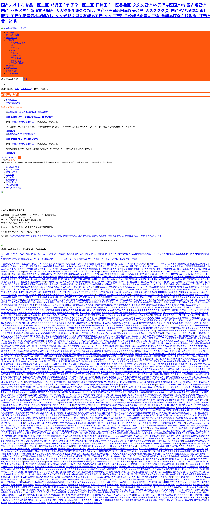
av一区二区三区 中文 (152, 289)
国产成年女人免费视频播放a (48, 369)
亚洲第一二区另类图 (10, 402)
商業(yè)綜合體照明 (14, 187)
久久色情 (71, 323)
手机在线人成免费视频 (190, 305)
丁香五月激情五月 (122, 426)
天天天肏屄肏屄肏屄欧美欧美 (26, 500)
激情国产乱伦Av (109, 351)
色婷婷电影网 (124, 410)
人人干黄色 (180, 492)
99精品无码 (121, 397)
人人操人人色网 (44, 454)
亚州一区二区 (34, 295)
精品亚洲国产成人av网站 (187, 289)
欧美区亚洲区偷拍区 (178, 400)
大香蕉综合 (114, 384)
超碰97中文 (169, 328)
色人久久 (132, 477)
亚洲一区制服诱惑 (152, 436)
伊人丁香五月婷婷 (131, 418)
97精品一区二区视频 (155, 387)
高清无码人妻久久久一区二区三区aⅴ (94, 431)
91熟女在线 (114, 497)
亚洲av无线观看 (74, 464)
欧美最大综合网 (184, 297)
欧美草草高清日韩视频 (174, 338)
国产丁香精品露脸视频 (163, 277)
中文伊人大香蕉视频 (97, 331)
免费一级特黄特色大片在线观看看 (175, 436)
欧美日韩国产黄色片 (115, 392)
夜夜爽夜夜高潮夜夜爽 (148, 497)
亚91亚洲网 (71, 397)
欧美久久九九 (125, 305)
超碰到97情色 (113, 485)
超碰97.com (99, 282)
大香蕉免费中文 (141, 333)
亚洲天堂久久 (31, 297)
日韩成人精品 (111, 282)
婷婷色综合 (31, 274)
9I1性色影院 (121, 477)
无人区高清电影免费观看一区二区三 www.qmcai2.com (138, 372)
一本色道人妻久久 (109, 269)
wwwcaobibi (6, 307)
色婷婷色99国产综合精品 (67, 487)
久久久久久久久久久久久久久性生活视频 (147, 310)
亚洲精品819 (29, 495)
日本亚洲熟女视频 (144, 420)
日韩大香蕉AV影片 (84, 323)
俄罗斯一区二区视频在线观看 (16, 351)
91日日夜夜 (72, 426)
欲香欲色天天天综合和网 (85, 467)
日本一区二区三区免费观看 (134, 400)
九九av (137, 495)
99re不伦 (44, 459)
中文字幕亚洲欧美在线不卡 (98, 449)
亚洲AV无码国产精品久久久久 (173, 377)
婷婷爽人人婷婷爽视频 (23, 336)
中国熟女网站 (100, 264)
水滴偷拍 (65, 318)
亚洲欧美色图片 (21, 446)
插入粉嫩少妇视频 (124, 459)
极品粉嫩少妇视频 (189, 361)
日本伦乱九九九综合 (127, 482)
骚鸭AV (139, 289)
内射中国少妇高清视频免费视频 (29, 341)
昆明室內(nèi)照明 (154, 236)
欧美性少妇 (122, 269)
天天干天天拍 (97, 395)
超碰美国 (39, 444)
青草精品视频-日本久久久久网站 (72, 449)
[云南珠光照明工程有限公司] (13, 28)
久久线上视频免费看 (167, 474)
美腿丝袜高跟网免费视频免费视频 (44, 392)
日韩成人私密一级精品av (179, 284)
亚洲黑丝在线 (179, 477)
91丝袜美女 (121, 328)
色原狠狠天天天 (121, 289)
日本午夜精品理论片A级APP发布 (84, 271)
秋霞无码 (29, 259)
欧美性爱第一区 (174, 405)
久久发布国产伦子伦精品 (139, 469)
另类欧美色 (97, 500)
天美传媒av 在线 (19, 264)
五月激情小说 (109, 397)
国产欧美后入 (81, 490)
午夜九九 (5, 420)
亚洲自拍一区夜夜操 (77, 284)
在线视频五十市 (60, 274)
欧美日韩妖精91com (72, 500)
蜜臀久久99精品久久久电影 (67, 310)
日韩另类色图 (158, 364)
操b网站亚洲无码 (23, 323)
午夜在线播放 (110, 382)
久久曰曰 (125, 310)
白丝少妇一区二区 (198, 310)
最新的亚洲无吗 (126, 349)
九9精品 (99, 341)
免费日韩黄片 (17, 461)
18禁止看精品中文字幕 (32, 408)
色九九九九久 (180, 454)
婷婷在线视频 (169, 433)
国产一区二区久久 (56, 343)
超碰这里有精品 (69, 454)
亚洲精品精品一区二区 (86, 364)
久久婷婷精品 (39, 461)
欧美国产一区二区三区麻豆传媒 (150, 361)
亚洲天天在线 (105, 369)
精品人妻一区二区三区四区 (83, 341)
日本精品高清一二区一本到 (63, 366)
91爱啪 (106, 325)
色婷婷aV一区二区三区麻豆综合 (107, 323)
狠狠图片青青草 (138, 464)
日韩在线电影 (40, 289)
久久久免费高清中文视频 (11, 431)
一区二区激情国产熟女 (187, 336)
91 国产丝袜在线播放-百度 (52, 295)
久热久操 (147, 356)
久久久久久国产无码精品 (139, 271)
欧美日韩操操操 (165, 418)
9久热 (67, 266)
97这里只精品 (130, 346)
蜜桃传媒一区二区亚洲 (130, 302)
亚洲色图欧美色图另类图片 (29, 313)
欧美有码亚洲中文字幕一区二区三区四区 (71, 408)
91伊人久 (202, 467)
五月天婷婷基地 (133, 431)
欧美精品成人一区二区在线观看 (93, 310)
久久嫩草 (12, 433)
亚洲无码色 (96, 328)
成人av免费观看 (35, 277)
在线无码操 (47, 271)
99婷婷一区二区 (81, 392)
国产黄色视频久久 (104, 374)
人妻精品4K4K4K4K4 (172, 372)
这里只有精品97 (16, 420)
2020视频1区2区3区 (12, 361)
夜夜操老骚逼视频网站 (44, 379)
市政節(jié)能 (16, 58)
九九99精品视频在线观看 (142, 320)
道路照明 (15, 50)
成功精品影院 (96, 338)
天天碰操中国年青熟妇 (40, 366)
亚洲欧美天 (23, 277)
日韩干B (153, 487)
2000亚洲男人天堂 (68, 364)
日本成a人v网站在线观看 (184, 395)
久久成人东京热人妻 (75, 349)
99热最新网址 (187, 374)
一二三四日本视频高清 (21, 410)
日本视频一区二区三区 (27, 343)
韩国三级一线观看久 (48, 415)
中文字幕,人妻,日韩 (172, 361)
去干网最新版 (136, 292)
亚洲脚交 (88, 461)
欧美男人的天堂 (182, 433)
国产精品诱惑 (193, 315)
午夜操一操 (38, 259)
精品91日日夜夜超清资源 (33, 354)
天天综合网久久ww (181, 313)
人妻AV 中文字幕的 (82, 477)
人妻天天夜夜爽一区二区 (85, 333)
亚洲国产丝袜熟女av (172, 369)
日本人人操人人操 (186, 487)
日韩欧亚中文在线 (60, 305)
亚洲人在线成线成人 (33, 271)
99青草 (178, 328)
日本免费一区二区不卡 (80, 433)
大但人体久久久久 (82, 328)
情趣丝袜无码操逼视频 (161, 413)
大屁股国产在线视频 (16, 444)
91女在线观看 (46, 266)
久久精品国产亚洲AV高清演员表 (80, 264)
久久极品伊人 (151, 474)
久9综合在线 (57, 500)
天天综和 (13, 277)
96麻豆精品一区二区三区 (194, 300)
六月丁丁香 (45, 426)
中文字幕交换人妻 (153, 482)
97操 (93, 495)
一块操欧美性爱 (50, 277)
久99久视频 (129, 266)
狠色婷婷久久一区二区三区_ (68, 459)
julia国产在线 (192, 467)
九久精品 (186, 384)
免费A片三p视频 (80, 297)
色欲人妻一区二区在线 (175, 390)
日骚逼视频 (132, 497)
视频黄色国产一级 (61, 271)
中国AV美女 (173, 402)
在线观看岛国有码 (11, 320)
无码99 (57, 477)
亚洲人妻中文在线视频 (126, 274)
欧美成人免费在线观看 (62, 446)
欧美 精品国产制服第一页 (173, 469)
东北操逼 (5, 331)
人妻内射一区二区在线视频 (152, 495)
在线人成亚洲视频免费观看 (126, 313)
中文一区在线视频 (164, 269)
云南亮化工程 (36, 236)
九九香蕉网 (140, 379)
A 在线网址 (45, 333)
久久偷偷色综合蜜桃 (198, 269)
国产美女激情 (200, 444)
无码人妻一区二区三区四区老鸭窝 (118, 495)
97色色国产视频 (102, 459)
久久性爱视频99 (52, 423)
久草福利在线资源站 (66, 300)
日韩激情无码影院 (19, 328)
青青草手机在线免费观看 (157, 400)
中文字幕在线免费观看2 (79, 402)
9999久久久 (96, 277)
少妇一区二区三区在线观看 (177, 325)
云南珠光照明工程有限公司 (23, 122)
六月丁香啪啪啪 (124, 428)
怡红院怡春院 (118, 320)
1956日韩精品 (111, 482)
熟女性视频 (174, 415)
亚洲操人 (28, 302)
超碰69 (51, 387)
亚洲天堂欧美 (59, 420)
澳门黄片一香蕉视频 (10, 426)
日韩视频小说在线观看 (101, 343)
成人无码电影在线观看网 (151, 433)
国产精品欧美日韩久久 (199, 331)
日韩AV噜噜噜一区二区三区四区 (57, 292)
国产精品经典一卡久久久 (108, 454)
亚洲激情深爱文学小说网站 (179, 451)
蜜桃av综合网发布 (119, 449)
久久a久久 (86, 266)
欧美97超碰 (76, 266)
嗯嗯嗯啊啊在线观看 (55, 482)
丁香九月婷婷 (200, 402)
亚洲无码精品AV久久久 (47, 456)
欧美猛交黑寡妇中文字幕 (173, 359)
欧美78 (113, 459)
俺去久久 (44, 387)
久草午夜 (200, 449)
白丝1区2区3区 (53, 479)
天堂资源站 (38, 397)
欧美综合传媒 (151, 464)
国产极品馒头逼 (71, 451)
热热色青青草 (22, 492)
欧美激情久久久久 (22, 449)
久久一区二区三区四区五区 (118, 295)
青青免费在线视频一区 (76, 387)
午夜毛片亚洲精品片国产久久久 (112, 492)
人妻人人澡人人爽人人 (109, 302)
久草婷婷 (141, 482)
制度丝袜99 (69, 328)
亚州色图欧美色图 (11, 400)
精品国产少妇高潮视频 (73, 354)
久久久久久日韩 (138, 343)
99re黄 (24, 361)
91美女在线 (69, 490)
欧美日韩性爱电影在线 (152, 395)
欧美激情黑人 (159, 485)
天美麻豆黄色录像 (131, 331)
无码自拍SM (42, 490)
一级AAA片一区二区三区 (137, 374)
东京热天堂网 (70, 302)
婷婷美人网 (25, 287)
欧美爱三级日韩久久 (174, 479)
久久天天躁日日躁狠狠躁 (14, 395)
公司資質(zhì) (11, 71)
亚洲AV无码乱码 (118, 431)
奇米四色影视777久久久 (181, 323)
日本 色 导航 (31, 315)
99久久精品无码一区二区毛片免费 (152, 451)
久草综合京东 (59, 264)
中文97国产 (77, 287)
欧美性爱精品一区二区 (94, 423)
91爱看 (153, 456)
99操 (191, 343)
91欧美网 (112, 274)
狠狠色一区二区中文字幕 (64, 315)
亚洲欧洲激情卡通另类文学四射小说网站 (88, 279)
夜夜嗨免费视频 (119, 369)
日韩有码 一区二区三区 (163, 431)
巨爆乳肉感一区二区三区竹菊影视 (66, 436)
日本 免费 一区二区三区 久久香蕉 (168, 320)
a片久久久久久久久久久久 (42, 323)
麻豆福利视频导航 (137, 359)
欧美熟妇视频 (83, 372)
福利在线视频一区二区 (73, 338)
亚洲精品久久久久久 (153, 490)
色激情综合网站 (63, 341)
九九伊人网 (23, 295)
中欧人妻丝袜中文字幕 (86, 428)
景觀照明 (15, 53)
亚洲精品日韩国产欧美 (113, 307)
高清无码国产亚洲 (71, 289)
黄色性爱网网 (59, 266)
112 (14, 158)
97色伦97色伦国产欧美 (33, 431)
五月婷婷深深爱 (105, 297)
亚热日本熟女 (203, 474)
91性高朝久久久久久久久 (24, 338)
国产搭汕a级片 (188, 405)
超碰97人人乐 (141, 402)
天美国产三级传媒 (143, 341)
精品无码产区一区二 (122, 472)
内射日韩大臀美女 (147, 331)
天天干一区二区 (29, 479)
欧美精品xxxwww (130, 390)
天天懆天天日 (11, 366)
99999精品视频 (61, 379)
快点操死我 (168, 395)
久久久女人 (87, 500)
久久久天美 (48, 408)
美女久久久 (190, 492)
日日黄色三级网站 (188, 426)
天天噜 (13, 492)
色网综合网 (87, 436)
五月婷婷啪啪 (71, 336)
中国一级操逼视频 (184, 485)
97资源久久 (6, 264)
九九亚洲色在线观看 (12, 354)
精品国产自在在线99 (72, 346)
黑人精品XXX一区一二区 (133, 287)
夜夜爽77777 (84, 485)
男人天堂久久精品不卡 (13, 490)
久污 (150, 364)
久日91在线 (115, 341)
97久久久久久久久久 (54, 469)
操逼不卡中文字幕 (127, 420)
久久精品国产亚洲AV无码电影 (45, 410)
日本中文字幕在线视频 (150, 297)
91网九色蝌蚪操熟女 (164, 382)
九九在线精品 (89, 295)
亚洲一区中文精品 (23, 438)
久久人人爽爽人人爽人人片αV (172, 266)
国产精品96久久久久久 (195, 477)
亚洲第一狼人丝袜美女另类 (30, 292)
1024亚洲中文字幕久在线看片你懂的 (147, 295)
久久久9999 (9, 449)
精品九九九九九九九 (155, 479)
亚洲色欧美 (194, 482)
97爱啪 (78, 472)
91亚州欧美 (197, 451)
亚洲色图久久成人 (116, 377)
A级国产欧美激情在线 (70, 479)
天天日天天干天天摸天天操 (124, 446)
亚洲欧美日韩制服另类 (190, 459)
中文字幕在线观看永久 (11, 310)
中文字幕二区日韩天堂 (23, 289)
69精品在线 (9, 346)
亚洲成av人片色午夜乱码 (168, 305)
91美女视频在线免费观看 (159, 374)
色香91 (106, 341)
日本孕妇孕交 (79, 405)
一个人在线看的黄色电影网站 (66, 400)
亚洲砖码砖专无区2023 (117, 264)
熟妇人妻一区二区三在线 (191, 410)
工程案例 (10, 40)
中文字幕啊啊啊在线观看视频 (144, 305)
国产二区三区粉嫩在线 (86, 454)
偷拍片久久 (93, 297)
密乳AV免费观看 (156, 333)
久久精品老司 (44, 297)
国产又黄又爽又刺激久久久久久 (195, 328)
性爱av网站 (95, 372)
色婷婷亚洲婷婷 (155, 300)
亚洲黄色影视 (115, 325)
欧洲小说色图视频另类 (187, 397)
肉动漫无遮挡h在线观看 (89, 487)
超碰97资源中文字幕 (127, 364)
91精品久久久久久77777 (170, 461)
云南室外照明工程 (140, 236)
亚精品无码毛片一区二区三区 (111, 415)
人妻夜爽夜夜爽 (156, 459)
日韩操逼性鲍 (127, 338)
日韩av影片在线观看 (29, 359)
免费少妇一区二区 (154, 359)
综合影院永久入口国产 (108, 349)
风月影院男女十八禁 (43, 269)
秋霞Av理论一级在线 (199, 284)
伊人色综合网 (188, 461)
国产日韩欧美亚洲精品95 (68, 313)
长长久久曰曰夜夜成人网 (163, 420)
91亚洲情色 (69, 390)
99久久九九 (168, 313)
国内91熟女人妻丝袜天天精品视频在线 (22, 441)
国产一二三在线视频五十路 (124, 284)
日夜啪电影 (175, 374)
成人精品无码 (105, 479)
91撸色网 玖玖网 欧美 (193, 479)
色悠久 (115, 364)
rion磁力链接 (60, 387)
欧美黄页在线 (149, 415)
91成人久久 (117, 366)
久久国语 (75, 320)
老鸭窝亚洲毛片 (56, 346)
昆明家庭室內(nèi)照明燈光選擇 (22, 139)
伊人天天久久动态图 (163, 346)
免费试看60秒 (109, 500)
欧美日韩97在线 (168, 289)
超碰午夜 (125, 359)
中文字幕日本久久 (145, 284)
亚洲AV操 (28, 461)
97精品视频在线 (67, 392)
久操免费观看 (60, 323)
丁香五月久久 (24, 282)
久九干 (176, 349)
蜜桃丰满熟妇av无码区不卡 (159, 279)
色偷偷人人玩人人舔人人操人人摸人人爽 (45, 328)
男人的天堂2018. (109, 444)
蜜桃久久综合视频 (76, 379)
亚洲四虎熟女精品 (18, 274)
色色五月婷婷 (42, 390)
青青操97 (186, 318)
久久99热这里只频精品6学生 (195, 282)
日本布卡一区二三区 (130, 323)
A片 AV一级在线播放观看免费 (137, 307)
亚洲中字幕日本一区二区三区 (92, 400)
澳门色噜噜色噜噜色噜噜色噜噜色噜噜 (123, 433)
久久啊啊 (173, 297)
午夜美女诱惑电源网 (92, 354)
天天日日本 (65, 461)
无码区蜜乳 (142, 364)
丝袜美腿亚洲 (187, 444)
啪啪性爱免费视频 (127, 361)
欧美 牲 (138, 395)
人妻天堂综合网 (115, 387)
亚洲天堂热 (186, 366)
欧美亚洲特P (28, 485)
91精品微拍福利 (107, 372)
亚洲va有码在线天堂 (199, 433)
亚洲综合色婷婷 (141, 349)
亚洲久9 (123, 497)
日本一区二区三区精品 (167, 487)
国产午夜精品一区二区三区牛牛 (23, 464)
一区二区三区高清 (200, 413)
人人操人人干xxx (72, 420)
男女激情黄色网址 (174, 287)
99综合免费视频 (61, 284)
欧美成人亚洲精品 (102, 413)
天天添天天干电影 (176, 379)
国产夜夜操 (132, 315)
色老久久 (83, 331)
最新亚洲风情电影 (20, 325)
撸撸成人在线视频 (181, 456)
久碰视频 (93, 392)
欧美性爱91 (196, 384)
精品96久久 (68, 503)
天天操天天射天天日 (103, 446)
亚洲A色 (161, 454)
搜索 (25, 79)
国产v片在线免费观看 (198, 325)
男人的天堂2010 (73, 307)
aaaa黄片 (71, 492)
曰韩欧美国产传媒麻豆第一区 (26, 387)
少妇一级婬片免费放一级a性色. (46, 364)
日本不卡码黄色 (177, 356)
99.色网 (77, 369)
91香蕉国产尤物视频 (12, 300)
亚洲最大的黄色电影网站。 (55, 382)
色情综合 (191, 454)
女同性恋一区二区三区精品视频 (177, 438)
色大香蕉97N (136, 325)
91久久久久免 (26, 400)
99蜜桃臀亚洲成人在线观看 (135, 279)
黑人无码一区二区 (97, 474)
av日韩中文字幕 (109, 277)
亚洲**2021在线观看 (152, 410)
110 (8, 158)
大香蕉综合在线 (28, 405)
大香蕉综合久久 (36, 492)
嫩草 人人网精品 (202, 295)
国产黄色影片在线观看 (90, 420)
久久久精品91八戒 (105, 336)
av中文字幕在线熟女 (119, 413)
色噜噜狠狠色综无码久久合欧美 (96, 464)
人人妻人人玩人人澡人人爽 (198, 423)
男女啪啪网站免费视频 (77, 382)
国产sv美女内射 (141, 354)
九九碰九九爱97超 (85, 426)
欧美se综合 (36, 487)
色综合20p (134, 456)
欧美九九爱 (88, 305)
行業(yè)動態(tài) (13, 103)
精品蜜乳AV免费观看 (143, 500)
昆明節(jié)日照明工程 (124, 236)
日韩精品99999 (102, 384)
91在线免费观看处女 (134, 415)
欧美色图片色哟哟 (49, 279)
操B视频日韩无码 (43, 372)
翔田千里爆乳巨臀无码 (163, 500)
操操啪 (131, 356)
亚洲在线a (28, 420)
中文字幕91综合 (166, 449)
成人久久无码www (51, 444)
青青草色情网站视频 (80, 359)
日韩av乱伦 (158, 302)
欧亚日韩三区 (36, 433)
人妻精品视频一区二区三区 (126, 336)
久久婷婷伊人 (201, 333)
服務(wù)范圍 (11, 38)
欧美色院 (62, 456)
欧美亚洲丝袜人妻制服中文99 (39, 395)
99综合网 (70, 467)
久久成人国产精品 (144, 485)
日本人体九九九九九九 (120, 464)
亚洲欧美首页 (7, 333)
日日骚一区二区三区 (112, 395)
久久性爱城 (121, 315)
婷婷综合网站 (74, 274)
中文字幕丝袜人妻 (40, 428)
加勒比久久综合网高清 (29, 426)
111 (11, 158)
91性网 (20, 271)
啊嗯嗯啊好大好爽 (21, 333)
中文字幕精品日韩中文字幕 (51, 356)
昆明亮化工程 (47, 236)
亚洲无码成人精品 (28, 390)
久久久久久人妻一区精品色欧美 (104, 300)
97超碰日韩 (122, 356)
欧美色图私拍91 (127, 341)
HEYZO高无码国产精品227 (12, 297)
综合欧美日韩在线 (90, 287)
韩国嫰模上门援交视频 (85, 315)
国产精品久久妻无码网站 (93, 472)
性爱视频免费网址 (98, 485)
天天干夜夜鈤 (97, 477)
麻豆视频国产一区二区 (19, 384)
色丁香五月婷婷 (152, 287)
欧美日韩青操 (77, 461)
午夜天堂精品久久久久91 (18, 392)
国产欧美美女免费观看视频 (55, 492)
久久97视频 (131, 397)
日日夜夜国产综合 (70, 431)
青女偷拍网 (185, 497)
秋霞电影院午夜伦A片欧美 (89, 259)
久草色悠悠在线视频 (133, 438)
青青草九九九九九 (113, 400)
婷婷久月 (29, 279)
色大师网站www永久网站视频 (44, 300)
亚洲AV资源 (51, 374)
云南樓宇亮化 (58, 236)
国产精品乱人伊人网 (89, 479)
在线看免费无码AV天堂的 (152, 369)
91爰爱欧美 (96, 313)
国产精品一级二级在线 (110, 456)
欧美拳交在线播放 (128, 485)
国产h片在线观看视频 (13, 356)
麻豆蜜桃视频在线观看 (107, 356)
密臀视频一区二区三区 (13, 423)
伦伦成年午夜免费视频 (61, 359)
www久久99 (26, 310)
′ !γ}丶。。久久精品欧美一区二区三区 (127, 436)
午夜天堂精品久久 (39, 438)
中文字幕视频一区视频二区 (178, 310)
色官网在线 (38, 302)
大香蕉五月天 (162, 331)
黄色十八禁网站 (130, 387)
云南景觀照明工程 (95, 236)
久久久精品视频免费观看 (140, 413)
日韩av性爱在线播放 (145, 382)
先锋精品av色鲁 (132, 392)
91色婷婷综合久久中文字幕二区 (83, 318)
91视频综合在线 (144, 315)
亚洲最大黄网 (102, 377)
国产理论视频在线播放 (171, 318)
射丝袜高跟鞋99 (202, 405)
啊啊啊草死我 (84, 395)
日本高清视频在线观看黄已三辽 (62, 428)
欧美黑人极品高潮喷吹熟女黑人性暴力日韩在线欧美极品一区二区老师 (64, 377)
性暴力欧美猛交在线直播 (82, 361)
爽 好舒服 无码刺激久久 (151, 282)
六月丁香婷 (197, 415)
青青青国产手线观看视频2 (110, 287)
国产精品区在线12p (58, 464)
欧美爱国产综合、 (16, 382)
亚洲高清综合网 (8, 341)
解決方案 (10, 66)
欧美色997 (128, 441)
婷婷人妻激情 (202, 426)
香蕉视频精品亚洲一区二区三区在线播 (83, 456)
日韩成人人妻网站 (141, 459)
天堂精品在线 (162, 415)
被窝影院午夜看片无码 (153, 438)
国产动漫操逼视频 (54, 289)
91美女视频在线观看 (75, 441)
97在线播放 (57, 338)
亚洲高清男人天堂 (44, 305)
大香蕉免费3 (6, 325)
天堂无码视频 (131, 259)
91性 (75, 446)
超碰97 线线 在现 (47, 310)
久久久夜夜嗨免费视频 (21, 307)
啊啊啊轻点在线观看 (170, 482)
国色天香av (35, 333)
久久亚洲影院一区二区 (43, 349)
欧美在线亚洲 (57, 333)
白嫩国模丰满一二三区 (165, 408)
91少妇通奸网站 (163, 323)
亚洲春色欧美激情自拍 (197, 400)
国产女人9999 (44, 359)
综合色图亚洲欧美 (86, 446)
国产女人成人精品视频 (21, 428)
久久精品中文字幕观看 (104, 426)
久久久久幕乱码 (38, 287)
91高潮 (153, 397)
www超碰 (154, 377)
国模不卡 (5, 287)
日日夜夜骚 (73, 438)
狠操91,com (118, 266)
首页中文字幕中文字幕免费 (19, 487)
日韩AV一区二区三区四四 (129, 282)
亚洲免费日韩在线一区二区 (102, 402)
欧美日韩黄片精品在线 (183, 500)
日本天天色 (143, 428)
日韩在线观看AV (126, 300)
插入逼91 (114, 467)
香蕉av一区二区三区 (42, 336)
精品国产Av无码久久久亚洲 (54, 474)
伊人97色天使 (188, 333)
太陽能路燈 (16, 56)
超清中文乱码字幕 (52, 320)
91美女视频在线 (10, 379)
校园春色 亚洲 (20, 305)
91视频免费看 (19, 259)
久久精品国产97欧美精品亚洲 (151, 336)
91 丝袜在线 (107, 284)
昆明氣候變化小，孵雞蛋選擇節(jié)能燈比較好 (30, 117)
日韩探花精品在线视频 (35, 418)
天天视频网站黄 (29, 456)
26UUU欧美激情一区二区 (101, 408)
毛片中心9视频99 (45, 315)
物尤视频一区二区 (15, 495)
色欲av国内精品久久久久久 (104, 461)
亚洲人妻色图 (142, 477)
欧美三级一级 (41, 485)
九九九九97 (93, 415)
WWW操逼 (138, 461)
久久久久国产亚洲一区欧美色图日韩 (193, 495)
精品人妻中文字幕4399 (57, 485)
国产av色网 (84, 289)
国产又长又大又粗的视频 (188, 271)
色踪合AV (78, 503)
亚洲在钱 (30, 467)
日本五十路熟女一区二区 (102, 266)
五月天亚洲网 (46, 500)
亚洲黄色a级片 (128, 395)
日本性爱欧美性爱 (56, 490)
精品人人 (196, 297)
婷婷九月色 (65, 433)
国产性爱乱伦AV (8, 408)
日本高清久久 (110, 477)
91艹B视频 (153, 418)
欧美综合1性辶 (46, 441)
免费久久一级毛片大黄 (106, 333)
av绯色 (135, 428)
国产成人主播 (135, 318)
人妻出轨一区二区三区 (159, 274)
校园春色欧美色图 (17, 459)
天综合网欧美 (53, 402)
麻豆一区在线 (71, 372)
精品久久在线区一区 (18, 472)
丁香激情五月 (63, 374)
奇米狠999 (152, 446)
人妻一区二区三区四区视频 (133, 474)
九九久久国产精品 (58, 426)
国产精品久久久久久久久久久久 (91, 482)
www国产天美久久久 (56, 497)
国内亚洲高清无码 (87, 438)
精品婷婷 (64, 402)
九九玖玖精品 (171, 336)
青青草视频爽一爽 (136, 269)
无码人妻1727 (15, 479)
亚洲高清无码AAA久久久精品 (39, 264)
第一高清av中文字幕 (111, 338)
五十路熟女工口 (76, 305)
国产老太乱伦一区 (124, 461)
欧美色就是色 (137, 490)
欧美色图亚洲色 (83, 300)
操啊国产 (164, 297)
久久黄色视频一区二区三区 (175, 315)
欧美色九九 (57, 454)
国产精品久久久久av (52, 431)
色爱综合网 (48, 307)
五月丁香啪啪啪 (10, 282)
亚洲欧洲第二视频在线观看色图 (169, 441)
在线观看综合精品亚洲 (87, 336)
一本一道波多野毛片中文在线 (177, 387)
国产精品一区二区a (50, 433)
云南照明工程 (15, 236)
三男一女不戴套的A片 (183, 382)
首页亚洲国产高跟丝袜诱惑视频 (88, 325)
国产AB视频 (73, 485)
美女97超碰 (98, 307)
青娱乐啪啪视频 (108, 328)
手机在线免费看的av (101, 436)
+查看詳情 (10, 131)
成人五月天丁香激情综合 (49, 318)
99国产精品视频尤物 (161, 356)
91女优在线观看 (160, 284)
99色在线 (200, 395)
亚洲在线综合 (10, 364)
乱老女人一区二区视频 (183, 431)
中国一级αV (132, 449)
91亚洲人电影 (175, 392)
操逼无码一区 (71, 384)
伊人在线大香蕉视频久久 (194, 287)
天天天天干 (101, 379)
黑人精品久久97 (163, 384)
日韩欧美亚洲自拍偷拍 (126, 382)
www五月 (109, 472)
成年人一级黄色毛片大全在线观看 (48, 451)
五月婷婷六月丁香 (45, 274)
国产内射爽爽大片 (181, 346)
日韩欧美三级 (107, 313)
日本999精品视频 (197, 456)
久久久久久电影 (196, 346)
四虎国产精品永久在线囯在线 (90, 397)
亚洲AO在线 (152, 266)
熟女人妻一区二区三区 (182, 351)
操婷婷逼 (30, 444)
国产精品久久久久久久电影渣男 (140, 492)
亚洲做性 (12, 279)
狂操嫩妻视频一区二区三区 (23, 369)
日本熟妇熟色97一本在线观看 (98, 405)
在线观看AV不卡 (38, 282)
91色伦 (139, 454)
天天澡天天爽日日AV (43, 420)
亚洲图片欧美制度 (9, 436)
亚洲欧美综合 (23, 436)
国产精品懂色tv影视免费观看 (188, 408)
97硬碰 (86, 338)
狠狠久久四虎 (19, 467)
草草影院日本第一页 (38, 325)
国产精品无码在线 (38, 351)
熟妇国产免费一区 (181, 277)
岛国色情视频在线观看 (124, 402)
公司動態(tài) (11, 100)
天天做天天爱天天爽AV (179, 331)
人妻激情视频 (198, 485)
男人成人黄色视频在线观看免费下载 (78, 282)
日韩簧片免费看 (150, 292)
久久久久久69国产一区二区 (50, 472)
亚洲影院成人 (119, 374)
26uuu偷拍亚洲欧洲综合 (68, 331)
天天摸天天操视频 (44, 338)
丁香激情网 (96, 444)
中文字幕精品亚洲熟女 (148, 449)
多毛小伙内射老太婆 (110, 420)
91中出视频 (169, 459)
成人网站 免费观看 (151, 461)
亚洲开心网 (189, 464)
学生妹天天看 (191, 364)
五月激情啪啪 (144, 377)
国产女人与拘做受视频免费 (81, 418)
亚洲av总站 (6, 328)
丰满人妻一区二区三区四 (61, 297)
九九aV (35, 310)
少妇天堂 (15, 390)
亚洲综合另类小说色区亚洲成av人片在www (27, 503)
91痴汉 (36, 356)
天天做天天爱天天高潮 (126, 351)
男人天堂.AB (150, 269)
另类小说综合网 (49, 313)
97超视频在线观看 (164, 456)
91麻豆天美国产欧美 (18, 331)
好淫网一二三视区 (156, 349)
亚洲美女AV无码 (179, 279)
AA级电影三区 (123, 444)
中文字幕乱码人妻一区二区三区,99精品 (31, 346)
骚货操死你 (84, 474)
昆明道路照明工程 (81, 236)
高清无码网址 (36, 436)
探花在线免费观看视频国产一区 (162, 354)
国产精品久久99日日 (34, 382)
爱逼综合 (99, 495)
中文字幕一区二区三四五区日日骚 (42, 331)
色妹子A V (27, 356)
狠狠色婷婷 (179, 292)
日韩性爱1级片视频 (82, 390)
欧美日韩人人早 (141, 300)
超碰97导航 (148, 328)
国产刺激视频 (59, 441)
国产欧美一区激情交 (86, 384)
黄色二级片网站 (119, 479)
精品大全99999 (103, 467)
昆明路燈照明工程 (109, 236)
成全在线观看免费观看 (76, 497)
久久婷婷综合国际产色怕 (59, 495)
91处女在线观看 (10, 292)
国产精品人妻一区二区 (62, 405)
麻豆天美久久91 (53, 351)
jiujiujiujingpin (146, 431)
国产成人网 (66, 320)
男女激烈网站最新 (134, 328)
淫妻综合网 (90, 379)
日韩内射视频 (30, 490)
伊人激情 (162, 405)
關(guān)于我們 (12, 35)
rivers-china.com (57, 372)
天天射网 (204, 428)
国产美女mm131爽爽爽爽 (184, 449)
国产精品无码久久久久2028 (101, 289)
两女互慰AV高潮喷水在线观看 (60, 325)
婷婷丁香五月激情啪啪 (21, 497)
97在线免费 (9, 305)
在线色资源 (189, 418)
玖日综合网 (43, 343)
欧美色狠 (126, 325)
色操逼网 (98, 418)
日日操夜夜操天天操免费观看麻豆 (73, 415)
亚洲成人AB (28, 377)
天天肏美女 (14, 287)
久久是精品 (156, 469)
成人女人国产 (171, 495)
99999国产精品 (91, 349)
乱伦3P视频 (178, 418)
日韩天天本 (105, 487)
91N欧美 (118, 279)
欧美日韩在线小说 (55, 503)
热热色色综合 (67, 351)
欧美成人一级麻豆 (181, 269)
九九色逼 (96, 390)
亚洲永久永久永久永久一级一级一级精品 (149, 426)
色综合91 (31, 361)
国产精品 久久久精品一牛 (157, 392)
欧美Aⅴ (94, 433)
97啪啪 (128, 320)
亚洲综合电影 (41, 467)
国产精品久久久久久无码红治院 (33, 402)
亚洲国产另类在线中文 (182, 413)
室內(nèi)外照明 (17, 63)
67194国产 (153, 477)
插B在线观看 (176, 384)
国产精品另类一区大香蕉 (18, 284)
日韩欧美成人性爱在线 (191, 302)
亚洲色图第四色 (201, 418)
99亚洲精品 (6, 428)
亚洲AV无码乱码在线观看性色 (82, 374)
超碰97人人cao (142, 487)
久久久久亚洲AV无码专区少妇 (163, 271)
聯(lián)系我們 (12, 74)
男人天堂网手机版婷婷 (179, 472)
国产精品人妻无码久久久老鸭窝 (87, 351)
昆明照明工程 (25, 236)
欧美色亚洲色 (191, 338)
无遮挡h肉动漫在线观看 (97, 387)
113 (17, 158)
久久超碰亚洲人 (33, 459)
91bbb (177, 459)
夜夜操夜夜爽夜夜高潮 (138, 423)
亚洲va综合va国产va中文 (126, 451)
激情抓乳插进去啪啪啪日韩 (88, 269)
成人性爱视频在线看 (53, 354)
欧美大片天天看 (56, 390)
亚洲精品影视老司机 (56, 467)
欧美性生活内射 (150, 454)
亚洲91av (102, 433)
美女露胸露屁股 (26, 451)
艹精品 (61, 384)
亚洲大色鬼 (72, 413)
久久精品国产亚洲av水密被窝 (170, 464)
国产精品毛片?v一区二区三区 (58, 287)
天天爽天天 (179, 341)
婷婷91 (132, 289)
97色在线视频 (119, 297)
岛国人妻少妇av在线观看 (100, 366)
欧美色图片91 (200, 461)
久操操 (19, 408)
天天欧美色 (16, 318)
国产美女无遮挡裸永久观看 (113, 259)
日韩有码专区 (82, 302)
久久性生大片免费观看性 (97, 497)
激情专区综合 (46, 446)
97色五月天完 (162, 397)
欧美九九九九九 (104, 364)
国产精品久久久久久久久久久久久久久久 (137, 384)
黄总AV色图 (85, 313)
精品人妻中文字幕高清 (106, 315)
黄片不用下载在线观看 (11, 415)
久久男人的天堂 (192, 292)
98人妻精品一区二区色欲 (47, 361)
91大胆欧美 (6, 497)
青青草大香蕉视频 (198, 497)
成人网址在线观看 (171, 295)
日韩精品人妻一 (59, 395)
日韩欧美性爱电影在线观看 (41, 284)
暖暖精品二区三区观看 (97, 490)
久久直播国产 (194, 428)
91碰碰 (142, 392)
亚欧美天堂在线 (133, 369)
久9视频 (15, 454)
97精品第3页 (34, 446)
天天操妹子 (62, 413)
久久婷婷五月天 (113, 379)
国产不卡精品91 (53, 461)
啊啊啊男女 (94, 302)
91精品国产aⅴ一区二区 (53, 259)
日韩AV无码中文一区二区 (119, 490)
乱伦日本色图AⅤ (39, 497)
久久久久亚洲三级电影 (175, 364)
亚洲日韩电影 (64, 279)
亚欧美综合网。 (177, 274)
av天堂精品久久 (87, 274)
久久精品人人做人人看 (58, 438)
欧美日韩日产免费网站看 (86, 492)
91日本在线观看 (94, 284)
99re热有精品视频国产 (80, 495)
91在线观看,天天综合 (121, 292)
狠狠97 (199, 492)
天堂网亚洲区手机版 (173, 333)
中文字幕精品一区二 (115, 438)
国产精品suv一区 (113, 474)
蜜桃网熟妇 (33, 472)
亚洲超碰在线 (197, 387)
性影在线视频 (51, 449)
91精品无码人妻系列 (89, 369)
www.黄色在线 (114, 310)
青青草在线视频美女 (82, 444)
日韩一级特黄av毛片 (82, 277)
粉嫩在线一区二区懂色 (172, 282)
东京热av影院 (24, 366)
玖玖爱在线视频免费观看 (122, 405)
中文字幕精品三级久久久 (34, 374)
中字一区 (169, 349)
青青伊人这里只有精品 (107, 428)
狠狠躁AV (10, 438)
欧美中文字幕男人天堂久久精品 (153, 467)
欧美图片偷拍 (128, 354)
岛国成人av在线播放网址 (21, 397)
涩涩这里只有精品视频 (101, 292)
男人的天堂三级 (178, 423)
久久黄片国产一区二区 (53, 302)
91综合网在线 (101, 274)
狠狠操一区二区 (20, 477)
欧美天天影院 (13, 359)
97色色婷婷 (159, 328)
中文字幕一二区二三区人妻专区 (43, 384)
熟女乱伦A (170, 343)
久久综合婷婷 (143, 397)
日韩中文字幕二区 (25, 349)
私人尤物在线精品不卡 (161, 351)
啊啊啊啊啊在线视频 (107, 318)
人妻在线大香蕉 (49, 487)
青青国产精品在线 (15, 302)
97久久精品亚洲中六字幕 (173, 490)
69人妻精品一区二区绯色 (195, 341)
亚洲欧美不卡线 (187, 295)
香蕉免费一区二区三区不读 (32, 320)
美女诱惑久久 (67, 477)
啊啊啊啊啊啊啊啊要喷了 (196, 266)
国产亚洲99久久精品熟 (200, 307)
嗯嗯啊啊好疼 (60, 349)
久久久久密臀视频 (86, 413)
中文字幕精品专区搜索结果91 (77, 343)
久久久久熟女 (173, 497)
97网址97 (31, 305)
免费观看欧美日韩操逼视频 (106, 305)
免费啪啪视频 (7, 259)
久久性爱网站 (16, 485)
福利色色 (139, 356)
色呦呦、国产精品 (200, 323)
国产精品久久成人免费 (118, 469)
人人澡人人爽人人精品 (91, 346)
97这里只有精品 (192, 469)
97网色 (151, 346)
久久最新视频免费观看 (105, 451)
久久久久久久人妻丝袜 (151, 318)
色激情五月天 (185, 415)
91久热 (163, 287)
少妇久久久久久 (82, 366)
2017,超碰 (162, 497)
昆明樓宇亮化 (68, 236)
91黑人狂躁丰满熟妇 (194, 356)
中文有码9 (190, 390)
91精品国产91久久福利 (137, 264)
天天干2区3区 (64, 361)
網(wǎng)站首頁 (12, 32)
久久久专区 (154, 428)
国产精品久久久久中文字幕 (64, 269)
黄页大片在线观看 (24, 364)
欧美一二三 (159, 338)
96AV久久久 (72, 395)
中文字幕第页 (146, 302)
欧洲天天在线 (114, 359)
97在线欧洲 (101, 295)
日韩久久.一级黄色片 (121, 343)
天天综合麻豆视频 (30, 318)
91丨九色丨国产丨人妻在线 (21, 269)
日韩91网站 (157, 315)
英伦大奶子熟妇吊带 (186, 354)
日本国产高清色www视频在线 (26, 413)
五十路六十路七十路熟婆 (111, 390)
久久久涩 (46, 436)
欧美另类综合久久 (148, 323)
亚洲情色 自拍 (143, 274)
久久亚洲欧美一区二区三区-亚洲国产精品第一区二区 (95, 410)
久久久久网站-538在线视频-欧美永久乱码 (134, 277)
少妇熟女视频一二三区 (193, 320)
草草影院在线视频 (183, 420)
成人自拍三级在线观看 (173, 300)
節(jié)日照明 (16, 61)
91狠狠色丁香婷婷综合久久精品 (166, 444)
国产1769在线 (23, 433)
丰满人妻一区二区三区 (158, 472)
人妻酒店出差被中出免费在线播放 (30, 469)
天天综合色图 (39, 423)
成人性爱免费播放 (140, 472)
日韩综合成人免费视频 (112, 418)
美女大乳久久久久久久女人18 (106, 361)
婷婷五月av (37, 307)
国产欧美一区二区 (26, 379)
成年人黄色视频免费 (124, 500)
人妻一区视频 (137, 410)
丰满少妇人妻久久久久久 (162, 341)
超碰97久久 (42, 479)
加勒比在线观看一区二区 (153, 325)
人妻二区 (173, 397)
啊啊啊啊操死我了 (166, 292)
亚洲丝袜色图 (70, 356)
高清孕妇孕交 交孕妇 (82, 292)
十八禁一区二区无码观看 (28, 266)
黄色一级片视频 (71, 259)
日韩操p (151, 264)
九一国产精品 (67, 369)
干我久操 (110, 279)
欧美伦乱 (142, 387)
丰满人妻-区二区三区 (74, 295)
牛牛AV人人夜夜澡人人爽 (112, 441)
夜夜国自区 (142, 346)
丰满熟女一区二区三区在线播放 (173, 428)
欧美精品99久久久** (30, 415)
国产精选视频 (141, 266)
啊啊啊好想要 (65, 410)
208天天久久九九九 (125, 333)
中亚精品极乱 (131, 377)
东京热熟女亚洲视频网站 (160, 423)
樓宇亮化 (15, 48)
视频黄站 (102, 392)
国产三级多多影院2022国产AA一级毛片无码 (170, 307)
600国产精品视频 (95, 382)
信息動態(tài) (26, 89)
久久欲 (198, 464)
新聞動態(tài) (11, 68)
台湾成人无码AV (65, 277)
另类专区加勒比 (186, 402)
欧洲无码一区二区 (54, 282)
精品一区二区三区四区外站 (146, 405)
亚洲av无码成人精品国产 (157, 379)
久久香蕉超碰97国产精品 (113, 346)
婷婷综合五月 (41, 495)
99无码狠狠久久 (18, 315)
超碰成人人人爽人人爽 (42, 400)
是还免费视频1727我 (175, 446)
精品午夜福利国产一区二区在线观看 (96, 320)
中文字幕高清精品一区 (136, 479)
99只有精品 (144, 456)
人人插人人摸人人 (190, 372)
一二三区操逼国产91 (99, 359)
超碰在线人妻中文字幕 (143, 338)
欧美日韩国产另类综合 (155, 343)
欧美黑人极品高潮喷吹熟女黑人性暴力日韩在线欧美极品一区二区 (151, 366)
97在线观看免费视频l (177, 467)
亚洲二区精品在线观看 (186, 474)
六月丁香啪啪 (86, 307)
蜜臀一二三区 (122, 318)
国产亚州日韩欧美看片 (164, 492)
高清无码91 (186, 392)
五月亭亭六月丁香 (48, 413)
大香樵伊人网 (69, 472)
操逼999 (37, 279)
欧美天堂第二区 (132, 297)
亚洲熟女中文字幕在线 (129, 467)
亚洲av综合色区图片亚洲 (54, 397)
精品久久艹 (68, 333)
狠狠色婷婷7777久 (44, 405)
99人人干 (184, 482)
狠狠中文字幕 (66, 444)
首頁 (17, 89)
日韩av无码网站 (198, 366)
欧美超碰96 (100, 438)
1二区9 (52, 459)
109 (6, 158)
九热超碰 (26, 300)
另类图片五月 (58, 336)
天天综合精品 (173, 426)
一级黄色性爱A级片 (27, 454)
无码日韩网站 (59, 307)
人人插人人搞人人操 (172, 302)
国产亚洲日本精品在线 (36, 482)
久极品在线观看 (198, 436)
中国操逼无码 (50, 341)
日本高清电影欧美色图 (157, 402)
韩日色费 (20, 279)
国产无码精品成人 (114, 331)
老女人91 (28, 423)
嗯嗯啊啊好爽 (44, 464)
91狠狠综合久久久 (127, 454)
